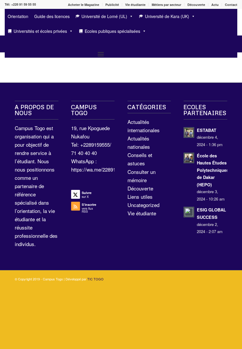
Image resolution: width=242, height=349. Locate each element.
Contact (231, 4)
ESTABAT (206, 130)
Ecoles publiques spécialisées (112, 31)
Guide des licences (52, 16)
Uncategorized (143, 205)
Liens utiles (140, 196)
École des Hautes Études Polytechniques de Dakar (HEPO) (213, 170)
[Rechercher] (7, 43)
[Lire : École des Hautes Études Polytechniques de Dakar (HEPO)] (189, 158)
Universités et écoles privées (40, 31)
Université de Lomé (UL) (104, 16)
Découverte (196, 4)
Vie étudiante (135, 4)
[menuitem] (83, 4)
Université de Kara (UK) (167, 16)
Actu (215, 4)
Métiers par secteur (166, 4)
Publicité (112, 4)
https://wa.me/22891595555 (101, 169)
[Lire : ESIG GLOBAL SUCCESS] (189, 212)
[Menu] (101, 54)
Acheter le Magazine (83, 4)
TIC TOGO (95, 279)
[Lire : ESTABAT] (189, 132)
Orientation (18, 16)
